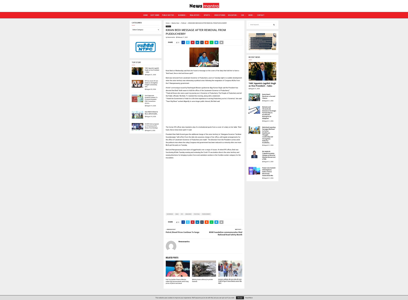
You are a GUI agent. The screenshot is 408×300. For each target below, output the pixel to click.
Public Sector (168, 15)
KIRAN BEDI (188, 214)
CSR (242, 15)
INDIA (177, 214)
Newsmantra (171, 37)
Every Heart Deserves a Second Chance (268, 96)
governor (170, 214)
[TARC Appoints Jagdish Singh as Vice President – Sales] (137, 71)
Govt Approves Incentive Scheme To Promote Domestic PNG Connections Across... (151, 99)
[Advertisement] (204, 184)
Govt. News (154, 15)
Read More (249, 298)
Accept (240, 298)
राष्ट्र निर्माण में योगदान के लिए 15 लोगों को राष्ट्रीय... (151, 113)
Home (145, 15)
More (250, 15)
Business (181, 15)
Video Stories (219, 15)
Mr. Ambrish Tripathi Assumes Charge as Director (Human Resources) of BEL (269, 155)
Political (168, 26)
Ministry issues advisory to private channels (202, 280)
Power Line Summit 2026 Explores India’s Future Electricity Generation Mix (269, 172)
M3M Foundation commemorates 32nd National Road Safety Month (225, 233)
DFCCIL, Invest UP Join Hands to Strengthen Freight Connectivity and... (151, 84)
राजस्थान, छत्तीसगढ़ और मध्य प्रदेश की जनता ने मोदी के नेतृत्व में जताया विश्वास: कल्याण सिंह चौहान (230, 281)
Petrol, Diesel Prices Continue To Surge (182, 232)
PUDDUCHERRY (206, 214)
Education (232, 15)
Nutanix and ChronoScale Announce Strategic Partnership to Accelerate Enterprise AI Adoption (269, 113)
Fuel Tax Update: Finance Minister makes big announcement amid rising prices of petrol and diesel (177, 281)
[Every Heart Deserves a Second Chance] (254, 97)
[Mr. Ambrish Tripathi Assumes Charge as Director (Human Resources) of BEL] (254, 154)
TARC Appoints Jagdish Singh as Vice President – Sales (152, 70)
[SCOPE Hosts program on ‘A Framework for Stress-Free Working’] (137, 127)
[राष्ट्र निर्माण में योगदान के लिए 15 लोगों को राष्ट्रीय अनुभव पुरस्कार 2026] (137, 115)
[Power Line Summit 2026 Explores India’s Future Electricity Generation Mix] (254, 171)
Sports (207, 15)
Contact (260, 15)
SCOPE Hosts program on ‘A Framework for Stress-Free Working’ (152, 126)
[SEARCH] (274, 25)
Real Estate (194, 15)
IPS (182, 214)
